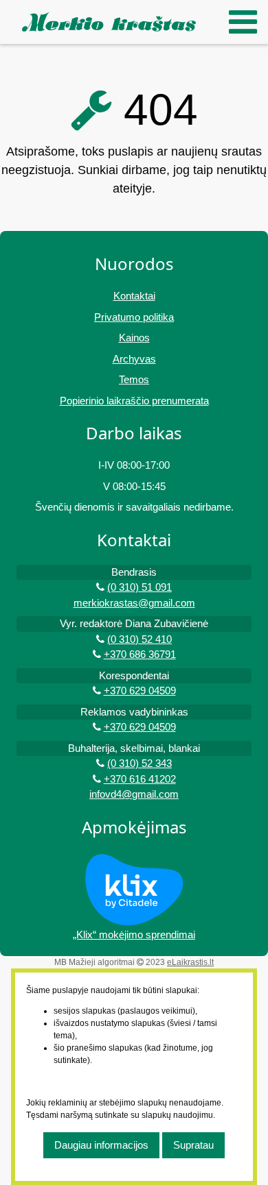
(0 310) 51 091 (139, 587)
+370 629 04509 (140, 690)
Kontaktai (134, 296)
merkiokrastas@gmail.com (134, 603)
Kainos (134, 337)
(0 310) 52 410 (139, 639)
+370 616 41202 (140, 779)
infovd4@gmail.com (134, 794)
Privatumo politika (134, 317)
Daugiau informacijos (101, 1145)
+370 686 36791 (140, 654)
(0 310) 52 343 (139, 763)
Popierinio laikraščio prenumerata (134, 400)
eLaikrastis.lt (190, 962)
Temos (134, 379)
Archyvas (134, 359)
